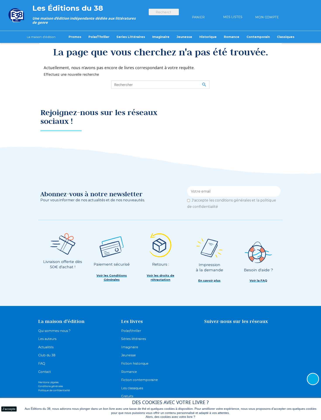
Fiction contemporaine (139, 380)
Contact (44, 372)
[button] (111, 277)
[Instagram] (273, 115)
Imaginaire (129, 347)
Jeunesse (128, 355)
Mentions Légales (48, 382)
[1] (276, 191)
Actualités (46, 347)
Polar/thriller (131, 331)
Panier (198, 17)
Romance (129, 372)
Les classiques (132, 388)
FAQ (41, 363)
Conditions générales (50, 386)
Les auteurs (47, 339)
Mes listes (232, 17)
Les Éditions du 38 (67, 7)
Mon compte (267, 17)
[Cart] (198, 9)
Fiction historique (134, 363)
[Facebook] (257, 115)
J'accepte (9, 409)
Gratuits (127, 396)
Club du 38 (46, 355)
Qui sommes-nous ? (54, 331)
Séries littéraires (133, 339)
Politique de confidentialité (54, 390)
